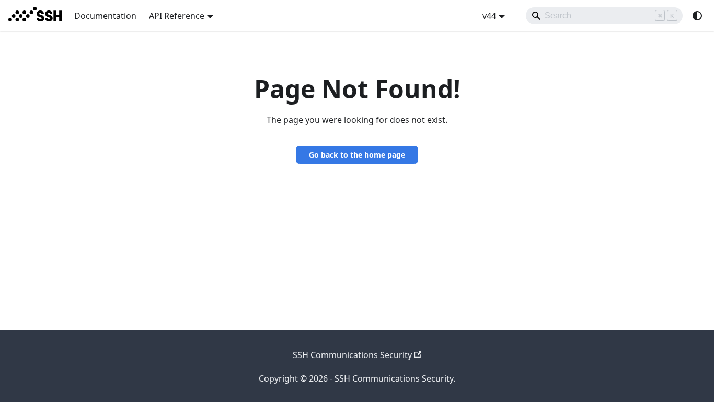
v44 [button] (489, 15)
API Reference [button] (176, 15)
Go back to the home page (357, 155)
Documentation (105, 15)
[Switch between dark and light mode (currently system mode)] (697, 15)
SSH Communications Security (352, 355)
